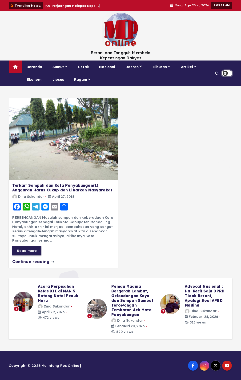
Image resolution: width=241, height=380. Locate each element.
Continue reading (31, 261)
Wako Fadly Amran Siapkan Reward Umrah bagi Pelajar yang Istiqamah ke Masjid (131, 295)
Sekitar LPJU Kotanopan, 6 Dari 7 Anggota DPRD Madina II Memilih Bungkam (58, 295)
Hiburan (160, 67)
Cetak (83, 67)
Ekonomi (34, 79)
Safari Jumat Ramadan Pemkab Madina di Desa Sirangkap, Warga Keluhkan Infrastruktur (203, 298)
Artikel (187, 67)
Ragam (80, 79)
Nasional (107, 67)
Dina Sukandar (31, 196)
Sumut (58, 67)
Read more (27, 250)
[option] (47, 304)
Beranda (34, 67)
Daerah (132, 67)
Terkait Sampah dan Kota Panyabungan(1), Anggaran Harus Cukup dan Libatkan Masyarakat (62, 187)
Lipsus (58, 79)
